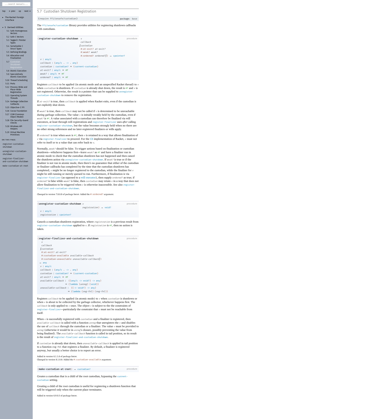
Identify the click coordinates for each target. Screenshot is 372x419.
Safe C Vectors (17, 37)
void (93, 284)
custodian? (62, 66)
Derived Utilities (15, 27)
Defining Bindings (18, 52)
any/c (48, 59)
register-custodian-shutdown (58, 38)
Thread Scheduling (18, 80)
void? (108, 207)
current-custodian (86, 66)
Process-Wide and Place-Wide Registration (18, 89)
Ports (12, 84)
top (3, 11)
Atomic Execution (18, 71)
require (44, 18)
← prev (12, 11)
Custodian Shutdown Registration (16, 65)
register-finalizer (104, 122)
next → (27, 11)
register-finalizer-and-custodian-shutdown (69, 238)
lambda (74, 284)
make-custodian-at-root (55, 369)
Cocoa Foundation (18, 111)
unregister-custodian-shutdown (84, 159)
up (20, 11)
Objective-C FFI (17, 107)
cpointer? (119, 55)
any (74, 63)
